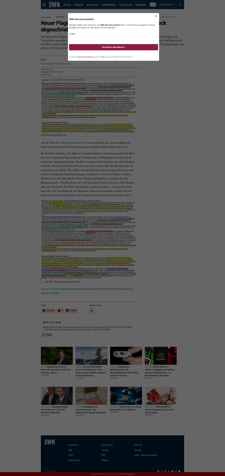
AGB (102, 57)
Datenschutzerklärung (85, 57)
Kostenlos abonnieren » (113, 47)
